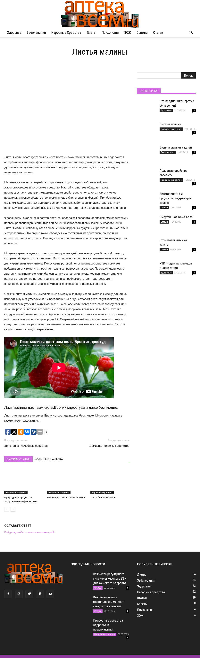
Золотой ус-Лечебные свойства (26, 446)
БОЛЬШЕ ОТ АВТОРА (49, 459)
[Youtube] (50, 594)
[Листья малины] (147, 132)
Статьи (158, 32)
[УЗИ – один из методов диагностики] (147, 271)
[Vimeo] (40, 594)
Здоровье (14, 32)
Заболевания (36, 32)
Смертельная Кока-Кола (176, 217)
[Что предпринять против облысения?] (147, 108)
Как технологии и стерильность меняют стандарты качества (108, 601)
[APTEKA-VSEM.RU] (100, 14)
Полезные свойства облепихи (66, 497)
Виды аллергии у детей (176, 147)
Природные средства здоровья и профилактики (108, 624)
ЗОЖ (127, 32)
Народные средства (66, 32)
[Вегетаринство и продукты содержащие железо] (147, 201)
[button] (191, 32)
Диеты (91, 32)
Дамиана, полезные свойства (109, 446)
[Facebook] (8, 594)
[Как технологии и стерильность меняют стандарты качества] (80, 605)
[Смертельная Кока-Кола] (147, 224)
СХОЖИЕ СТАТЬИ (18, 459)
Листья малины (171, 124)
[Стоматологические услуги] (147, 247)
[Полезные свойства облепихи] (66, 481)
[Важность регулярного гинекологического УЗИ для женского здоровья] (80, 581)
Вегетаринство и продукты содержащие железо (175, 198)
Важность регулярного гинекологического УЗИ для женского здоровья (110, 578)
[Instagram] (19, 594)
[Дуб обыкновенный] (109, 481)
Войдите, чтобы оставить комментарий (29, 532)
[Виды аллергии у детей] (147, 155)
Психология (110, 32)
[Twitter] (29, 594)
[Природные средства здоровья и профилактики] (23, 481)
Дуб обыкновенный (102, 497)
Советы (142, 32)
